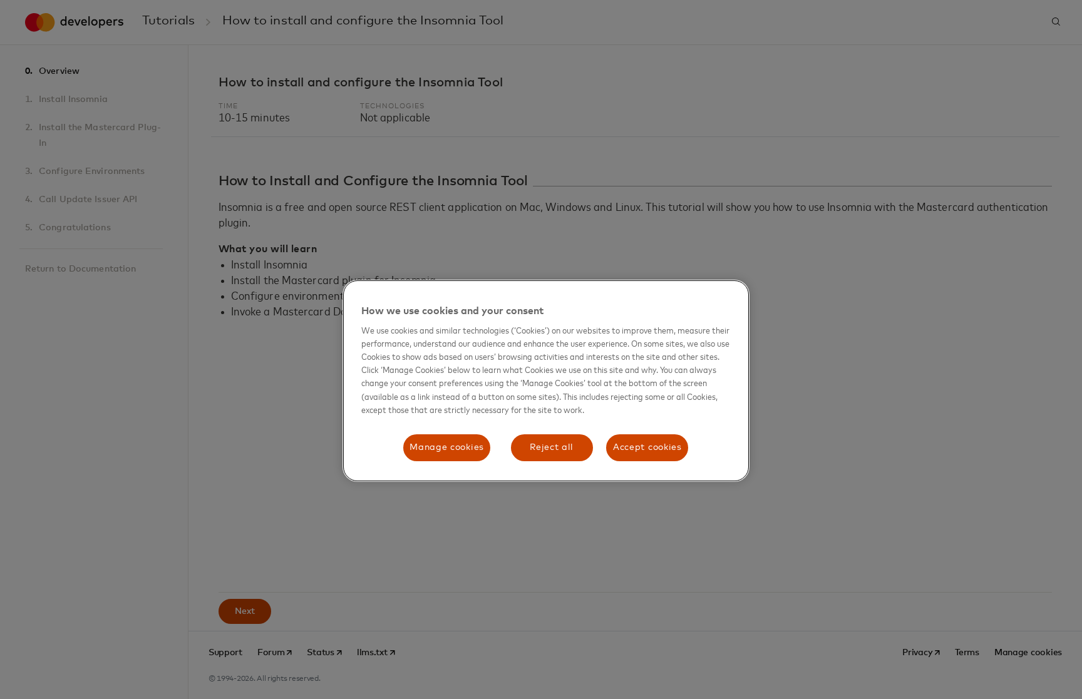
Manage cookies (447, 447)
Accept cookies (647, 447)
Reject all (552, 447)
